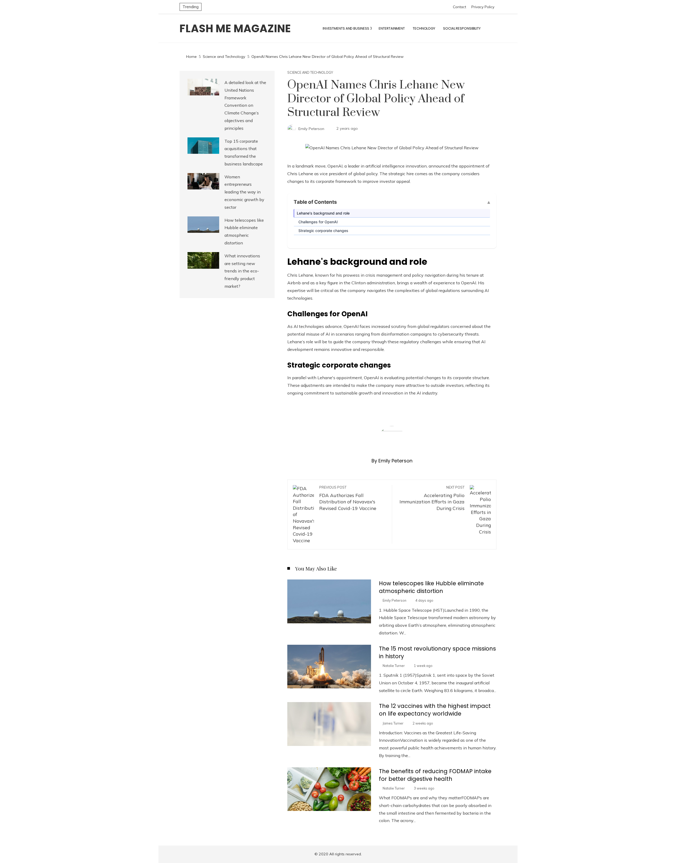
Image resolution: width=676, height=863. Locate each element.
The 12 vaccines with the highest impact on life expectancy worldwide (435, 709)
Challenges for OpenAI (318, 222)
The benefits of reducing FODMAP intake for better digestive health (435, 775)
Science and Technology (310, 72)
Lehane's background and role (323, 213)
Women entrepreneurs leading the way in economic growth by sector (244, 192)
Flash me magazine (235, 28)
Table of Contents (315, 202)
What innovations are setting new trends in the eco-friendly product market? (242, 271)
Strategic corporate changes (323, 230)
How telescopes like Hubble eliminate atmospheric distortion (431, 587)
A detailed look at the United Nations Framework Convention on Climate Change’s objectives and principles (245, 105)
